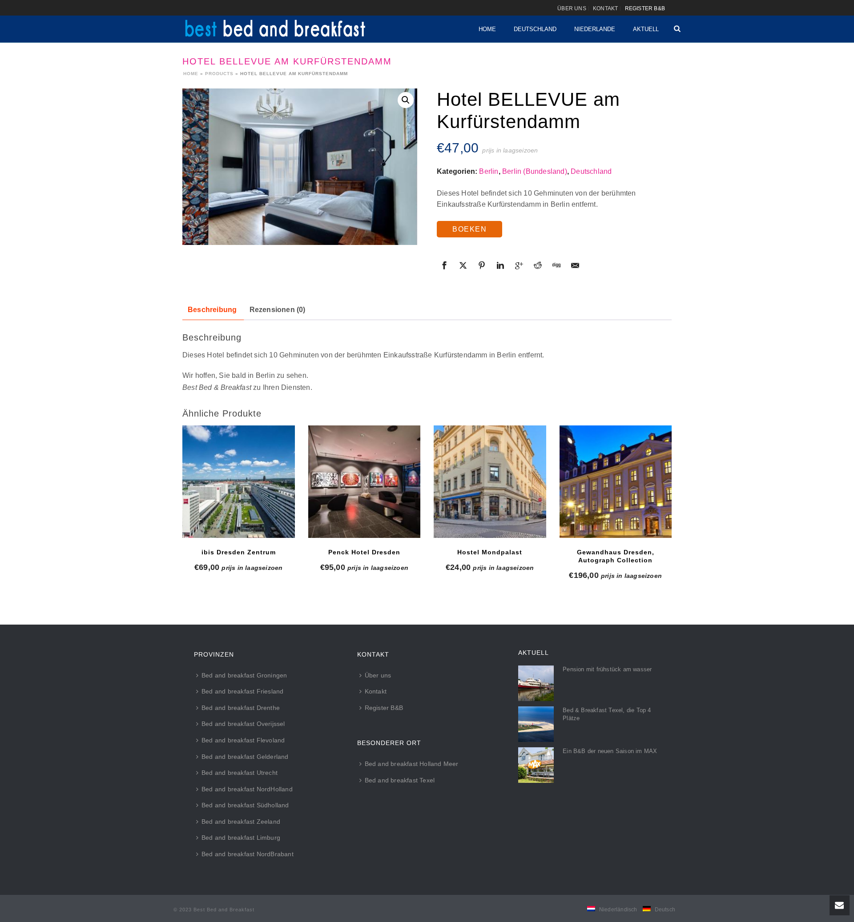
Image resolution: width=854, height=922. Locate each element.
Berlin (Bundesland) (534, 171)
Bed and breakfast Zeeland (240, 821)
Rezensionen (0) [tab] (278, 309)
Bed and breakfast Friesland (242, 691)
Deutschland (535, 29)
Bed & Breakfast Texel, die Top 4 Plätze (607, 714)
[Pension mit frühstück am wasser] (536, 683)
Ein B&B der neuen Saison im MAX (610, 751)
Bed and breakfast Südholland (245, 805)
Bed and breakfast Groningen (244, 675)
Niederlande (594, 29)
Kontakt (376, 691)
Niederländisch (618, 909)
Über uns (378, 675)
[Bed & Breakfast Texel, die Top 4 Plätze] (536, 724)
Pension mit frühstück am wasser (607, 669)
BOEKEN (469, 229)
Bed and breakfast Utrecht (239, 772)
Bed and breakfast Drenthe (240, 707)
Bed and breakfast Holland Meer (412, 763)
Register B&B (384, 707)
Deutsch (665, 909)
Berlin (488, 171)
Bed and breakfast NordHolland (247, 789)
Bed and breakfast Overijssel (243, 723)
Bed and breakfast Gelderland (245, 756)
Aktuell (646, 29)
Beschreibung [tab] (212, 309)
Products (219, 73)
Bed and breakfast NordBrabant (247, 854)
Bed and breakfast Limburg (240, 837)
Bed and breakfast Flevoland (243, 740)
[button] (406, 100)
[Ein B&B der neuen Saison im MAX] (536, 765)
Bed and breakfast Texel (400, 780)
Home (487, 29)
